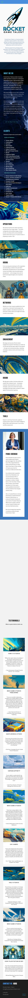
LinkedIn (5, 992)
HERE (15, 983)
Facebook (5, 994)
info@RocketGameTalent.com (11, 989)
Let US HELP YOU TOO (11, 122)
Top (24, 994)
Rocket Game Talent (8, 987)
